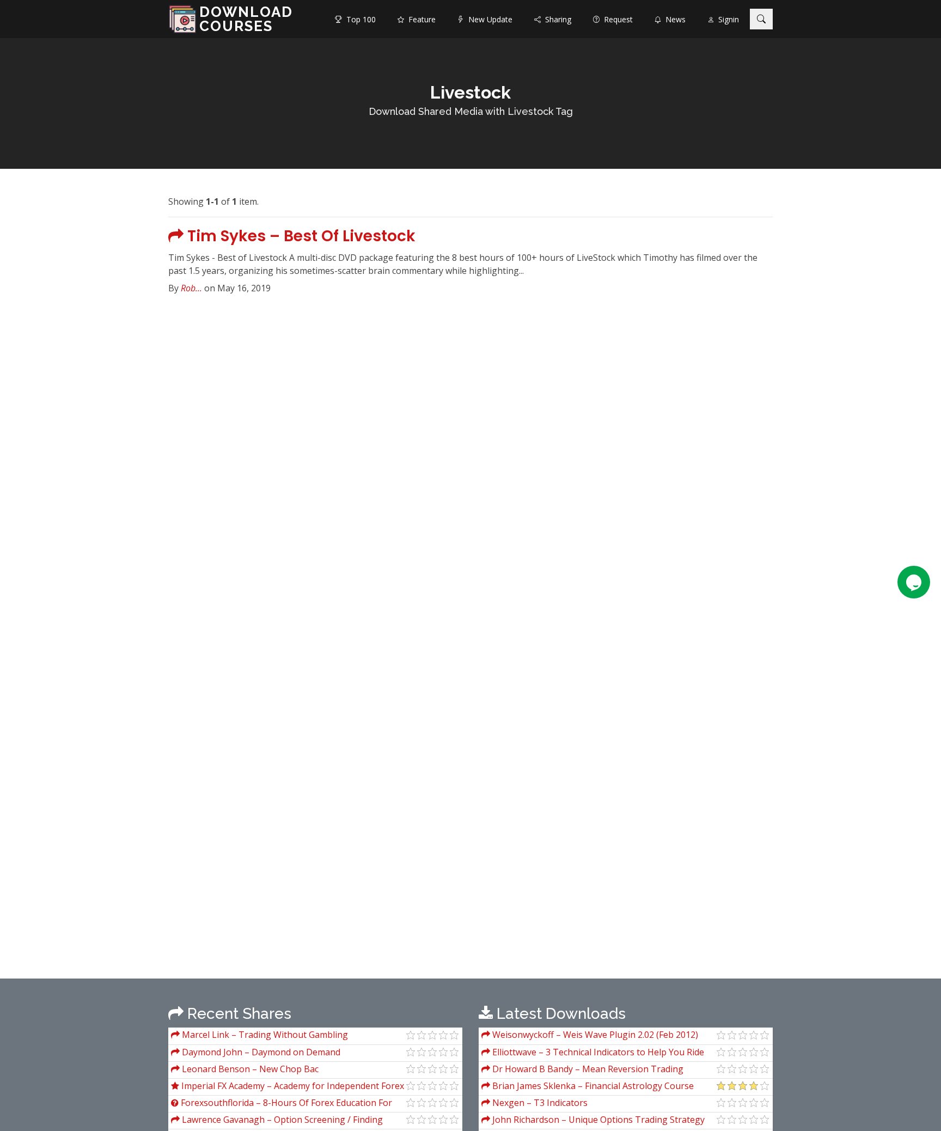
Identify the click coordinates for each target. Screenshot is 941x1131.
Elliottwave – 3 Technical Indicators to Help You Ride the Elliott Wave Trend (592, 1053)
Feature (420, 19)
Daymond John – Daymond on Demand (260, 1052)
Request (616, 19)
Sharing (556, 19)
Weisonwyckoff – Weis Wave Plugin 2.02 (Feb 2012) (594, 1035)
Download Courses (246, 19)
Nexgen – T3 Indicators (539, 1103)
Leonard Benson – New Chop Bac (249, 1069)
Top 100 (359, 19)
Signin (726, 19)
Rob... (191, 288)
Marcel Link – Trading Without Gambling (264, 1035)
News (673, 19)
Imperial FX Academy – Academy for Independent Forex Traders (287, 1087)
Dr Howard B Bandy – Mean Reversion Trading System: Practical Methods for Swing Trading (582, 1070)
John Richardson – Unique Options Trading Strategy (597, 1120)
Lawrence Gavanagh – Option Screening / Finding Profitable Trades (277, 1121)
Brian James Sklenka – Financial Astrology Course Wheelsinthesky (587, 1087)
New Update (488, 19)
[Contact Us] (913, 582)
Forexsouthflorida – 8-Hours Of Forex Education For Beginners (281, 1104)
